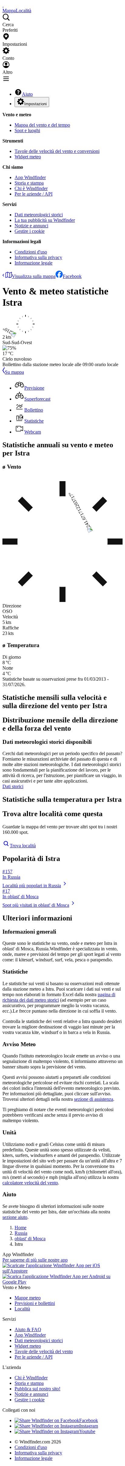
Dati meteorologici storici (39, 214)
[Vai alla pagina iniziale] (3, 5)
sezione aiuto (14, 1217)
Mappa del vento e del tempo (42, 125)
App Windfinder (30, 177)
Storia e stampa (29, 183)
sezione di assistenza (93, 1099)
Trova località (23, 845)
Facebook (72, 276)
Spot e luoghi (27, 130)
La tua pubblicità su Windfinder (45, 220)
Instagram (88, 1425)
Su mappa (14, 372)
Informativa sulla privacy (38, 257)
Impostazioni (35, 104)
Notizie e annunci (31, 225)
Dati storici (12, 786)
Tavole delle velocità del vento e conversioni (57, 151)
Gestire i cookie (30, 231)
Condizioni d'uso (31, 251)
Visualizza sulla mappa (34, 276)
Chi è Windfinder (31, 188)
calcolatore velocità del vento (30, 1182)
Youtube (87, 1431)
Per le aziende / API (33, 193)
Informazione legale (33, 262)
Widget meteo (28, 156)
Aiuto (27, 94)
